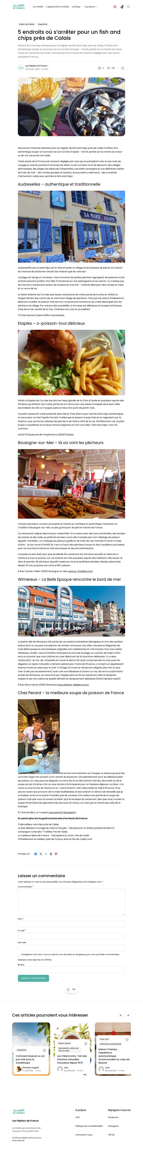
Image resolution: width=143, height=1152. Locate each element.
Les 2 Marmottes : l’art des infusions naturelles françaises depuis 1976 (72, 1059)
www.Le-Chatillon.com (80, 571)
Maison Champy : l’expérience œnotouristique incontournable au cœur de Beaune (113, 1056)
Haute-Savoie (65, 1043)
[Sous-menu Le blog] (81, 6)
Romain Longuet (30, 1067)
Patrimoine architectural (110, 1044)
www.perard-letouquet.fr (62, 812)
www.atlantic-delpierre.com (73, 684)
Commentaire (25, 886)
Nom (21, 918)
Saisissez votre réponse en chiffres (35, 959)
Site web (22, 942)
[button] (122, 68)
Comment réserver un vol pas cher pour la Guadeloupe (30, 1059)
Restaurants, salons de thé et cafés (68, 1049)
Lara (66, 1067)
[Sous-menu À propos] (96, 6)
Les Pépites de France (36, 65)
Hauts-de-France (26, 24)
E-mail (22, 930)
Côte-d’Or (104, 1039)
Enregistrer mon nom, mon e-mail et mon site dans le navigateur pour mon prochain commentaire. (71, 954)
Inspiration (42, 24)
